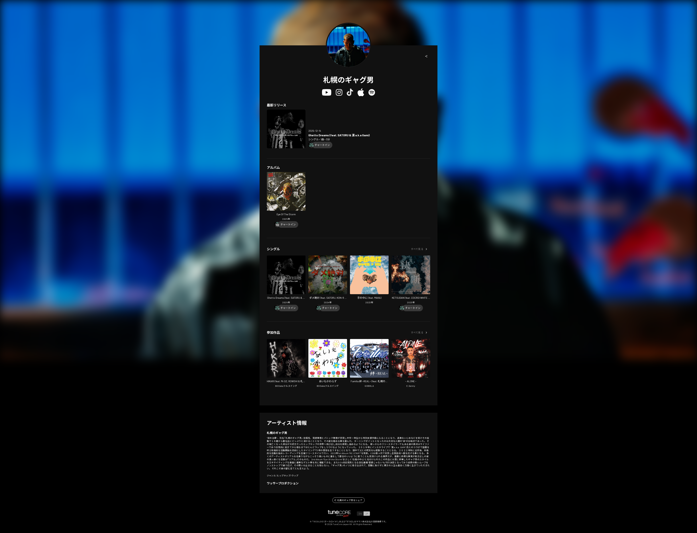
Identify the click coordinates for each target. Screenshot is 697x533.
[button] (426, 56)
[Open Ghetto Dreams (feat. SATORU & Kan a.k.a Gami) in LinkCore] (286, 129)
